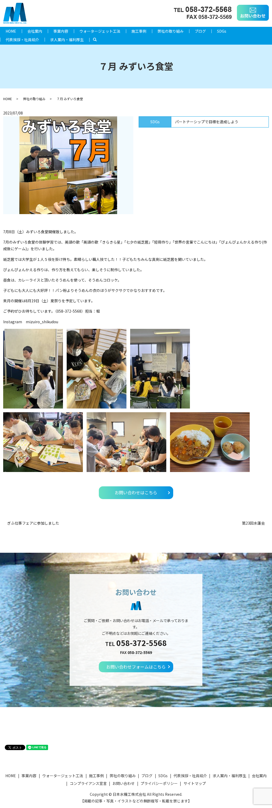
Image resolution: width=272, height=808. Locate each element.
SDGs (221, 31)
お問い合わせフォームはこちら (136, 667)
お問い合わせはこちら (136, 492)
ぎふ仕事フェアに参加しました (33, 523)
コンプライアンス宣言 (88, 783)
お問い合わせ (123, 783)
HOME (11, 31)
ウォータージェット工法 (99, 31)
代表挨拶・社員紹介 (22, 39)
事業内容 (60, 31)
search (97, 39)
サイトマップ (195, 783)
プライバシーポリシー (159, 783)
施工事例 (138, 31)
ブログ (200, 31)
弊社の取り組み (171, 31)
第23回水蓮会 (253, 523)
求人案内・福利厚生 (67, 39)
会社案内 (34, 31)
